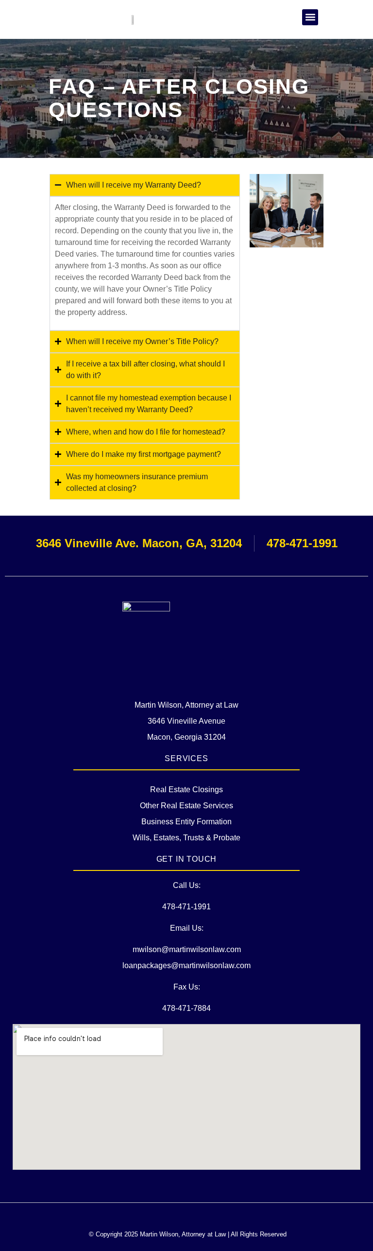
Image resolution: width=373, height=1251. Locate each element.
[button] (310, 17)
